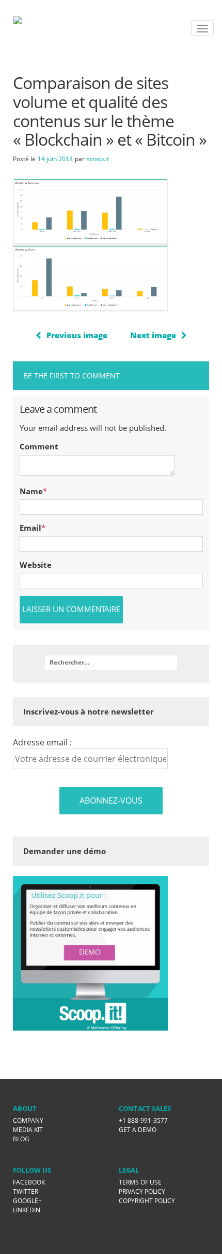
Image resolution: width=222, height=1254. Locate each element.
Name (31, 491)
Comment (39, 446)
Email (30, 527)
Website (36, 565)
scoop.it (98, 158)
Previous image (76, 335)
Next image (153, 335)
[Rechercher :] (111, 662)
